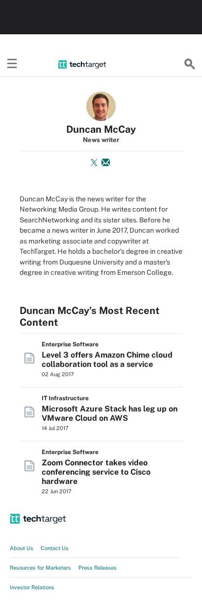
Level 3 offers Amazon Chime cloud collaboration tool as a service (107, 359)
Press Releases (97, 568)
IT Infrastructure (65, 398)
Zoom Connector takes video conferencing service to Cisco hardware (96, 472)
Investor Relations (32, 587)
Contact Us (55, 548)
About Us (21, 548)
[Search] (189, 64)
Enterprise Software (70, 344)
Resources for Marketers (40, 568)
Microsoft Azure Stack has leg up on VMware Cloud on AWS (109, 413)
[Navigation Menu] (12, 64)
